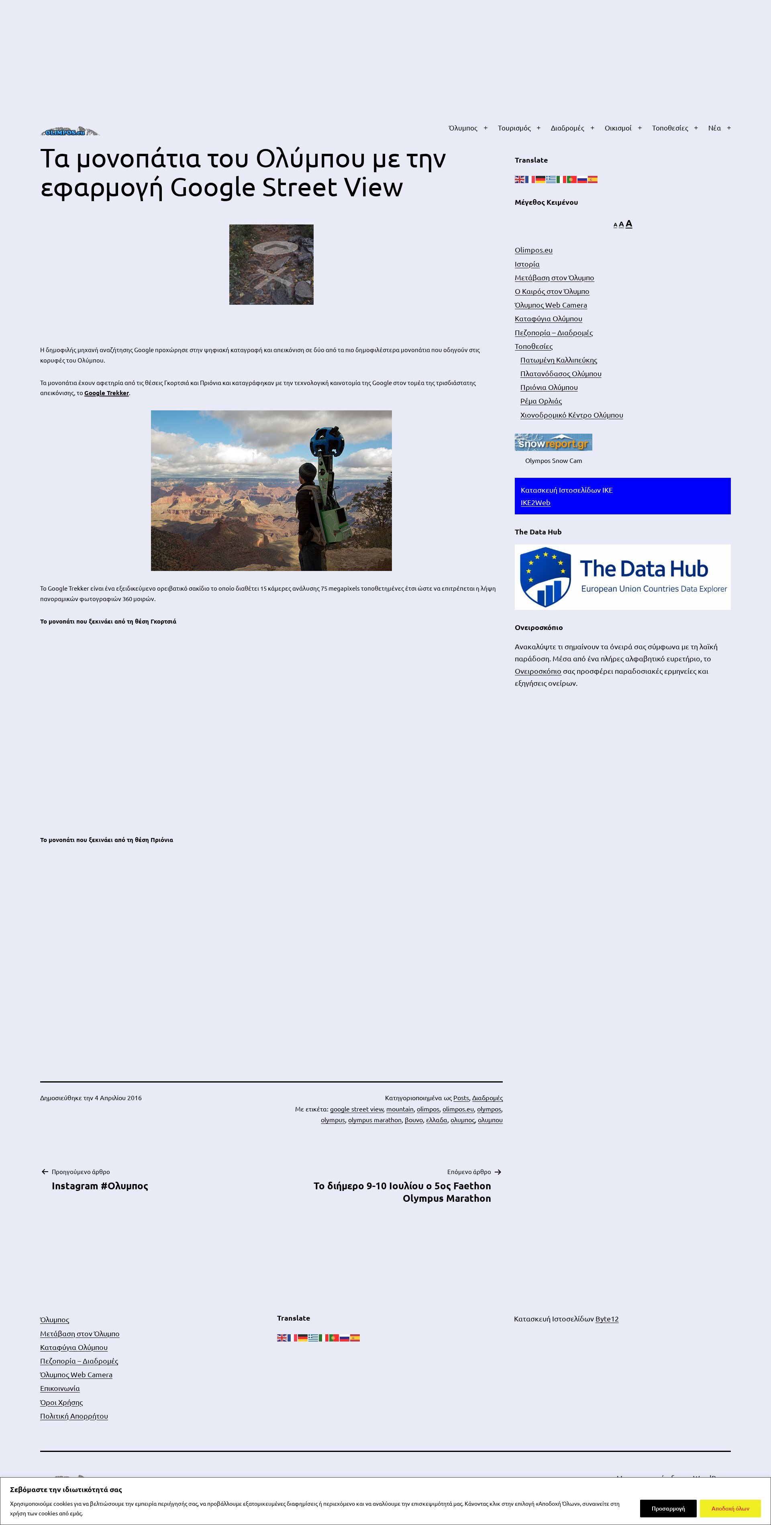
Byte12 (607, 1318)
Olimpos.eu (534, 249)
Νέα (714, 127)
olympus (333, 1119)
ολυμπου (490, 1119)
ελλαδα (436, 1119)
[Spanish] (593, 178)
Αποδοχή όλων (730, 1508)
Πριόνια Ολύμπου (549, 387)
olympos (489, 1109)
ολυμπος (463, 1119)
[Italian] (562, 178)
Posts (461, 1097)
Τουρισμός (514, 127)
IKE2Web (536, 502)
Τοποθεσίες (670, 127)
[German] (541, 178)
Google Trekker (106, 393)
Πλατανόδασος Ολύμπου (561, 373)
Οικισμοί (618, 127)
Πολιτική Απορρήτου (74, 1415)
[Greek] (551, 178)
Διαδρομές (567, 127)
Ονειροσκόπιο (538, 671)
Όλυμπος (463, 127)
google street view (356, 1109)
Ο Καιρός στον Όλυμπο (552, 291)
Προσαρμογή (668, 1508)
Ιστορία (527, 263)
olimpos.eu (458, 1109)
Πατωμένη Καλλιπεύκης (558, 359)
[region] (385, 1501)
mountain (400, 1109)
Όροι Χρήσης (61, 1402)
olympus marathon (375, 1119)
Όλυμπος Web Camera (551, 304)
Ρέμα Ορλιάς (541, 400)
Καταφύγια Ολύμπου (548, 318)
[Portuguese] (572, 178)
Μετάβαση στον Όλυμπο (554, 277)
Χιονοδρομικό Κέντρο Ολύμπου (571, 414)
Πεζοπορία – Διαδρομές (554, 332)
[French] (530, 178)
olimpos (428, 1109)
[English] (520, 178)
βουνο (414, 1119)
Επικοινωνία (60, 1388)
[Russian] (582, 178)
